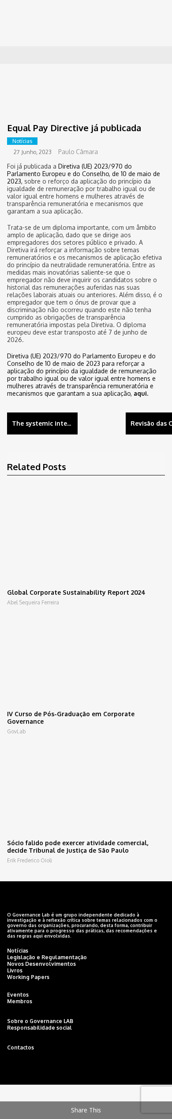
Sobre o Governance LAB (40, 1021)
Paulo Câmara (78, 151)
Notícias (22, 141)
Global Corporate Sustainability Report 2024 (76, 592)
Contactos (20, 1047)
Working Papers (28, 977)
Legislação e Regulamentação (47, 957)
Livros (14, 970)
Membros (19, 1001)
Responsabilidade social (39, 1027)
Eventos (18, 994)
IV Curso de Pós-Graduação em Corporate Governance (71, 717)
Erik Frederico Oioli (29, 860)
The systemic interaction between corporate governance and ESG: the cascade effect (45, 423)
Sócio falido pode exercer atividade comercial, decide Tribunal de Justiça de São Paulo (77, 846)
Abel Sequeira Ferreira (33, 602)
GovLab (16, 731)
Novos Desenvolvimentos (41, 964)
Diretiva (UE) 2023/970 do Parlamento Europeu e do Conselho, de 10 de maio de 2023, (83, 173)
